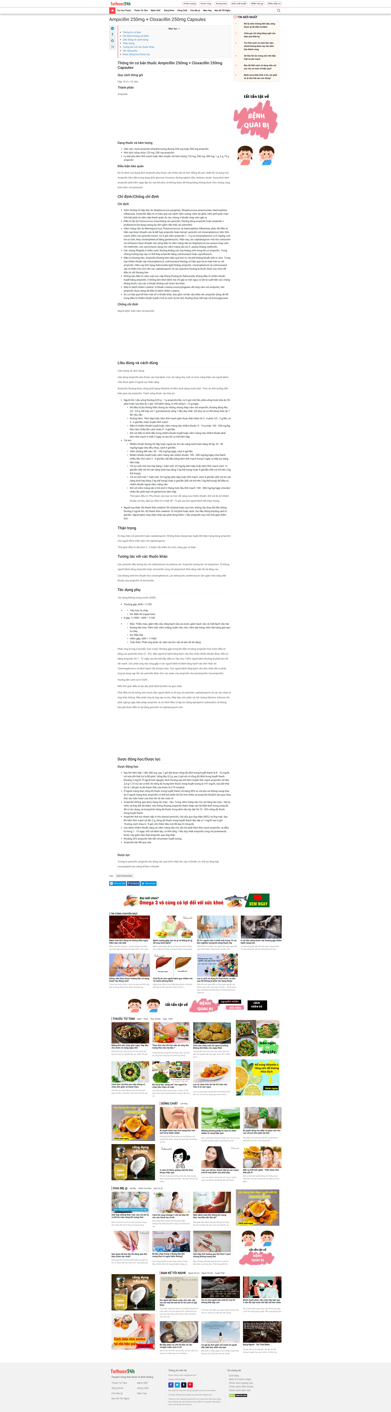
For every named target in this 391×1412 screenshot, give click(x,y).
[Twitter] (177, 1385)
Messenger (150, 883)
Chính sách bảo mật (239, 1390)
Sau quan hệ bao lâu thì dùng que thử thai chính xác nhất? (129, 1255)
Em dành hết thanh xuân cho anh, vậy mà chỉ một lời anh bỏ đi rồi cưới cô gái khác (178, 1302)
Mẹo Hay (207, 10)
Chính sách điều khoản (241, 1386)
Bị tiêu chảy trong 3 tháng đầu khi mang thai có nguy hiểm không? (168, 1255)
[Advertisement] (174, 119)
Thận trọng (128, 43)
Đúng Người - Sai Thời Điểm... (257, 1344)
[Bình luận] (112, 47)
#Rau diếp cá (274, 3)
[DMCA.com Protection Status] (237, 1395)
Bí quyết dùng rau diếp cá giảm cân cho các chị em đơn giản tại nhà (262, 1131)
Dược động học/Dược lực (136, 54)
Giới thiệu (234, 1375)
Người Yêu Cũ (193, 1273)
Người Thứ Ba (207, 1273)
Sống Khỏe (169, 10)
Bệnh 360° (156, 10)
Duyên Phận (220, 1273)
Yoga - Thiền (168, 1019)
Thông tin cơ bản (132, 32)
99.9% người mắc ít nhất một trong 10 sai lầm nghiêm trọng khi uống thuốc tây (217, 941)
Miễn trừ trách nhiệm (240, 1379)
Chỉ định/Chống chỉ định (136, 36)
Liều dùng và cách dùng (135, 39)
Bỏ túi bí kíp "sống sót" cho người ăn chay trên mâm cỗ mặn (169, 1085)
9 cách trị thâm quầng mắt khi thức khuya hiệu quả (176, 1171)
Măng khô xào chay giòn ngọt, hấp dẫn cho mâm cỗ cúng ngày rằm (129, 1046)
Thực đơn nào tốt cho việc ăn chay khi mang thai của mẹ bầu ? (170, 1046)
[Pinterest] (190, 1385)
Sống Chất (182, 10)
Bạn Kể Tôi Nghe (222, 10)
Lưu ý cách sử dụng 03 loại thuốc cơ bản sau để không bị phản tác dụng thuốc (216, 979)
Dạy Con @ (158, 1188)
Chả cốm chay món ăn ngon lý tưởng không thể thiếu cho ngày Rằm (210, 1046)
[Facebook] (112, 34)
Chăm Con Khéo (145, 1188)
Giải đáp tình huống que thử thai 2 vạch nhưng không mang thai (212, 1255)
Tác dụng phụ (130, 50)
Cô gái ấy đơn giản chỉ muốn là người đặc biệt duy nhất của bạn (219, 1346)
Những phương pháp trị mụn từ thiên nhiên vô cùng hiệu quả (218, 1132)
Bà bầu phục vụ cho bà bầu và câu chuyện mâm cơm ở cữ (176, 1346)
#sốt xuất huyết (239, 3)
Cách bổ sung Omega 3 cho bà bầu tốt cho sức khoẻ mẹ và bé (170, 1216)
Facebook (134, 883)
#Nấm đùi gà (257, 3)
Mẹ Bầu (133, 1188)
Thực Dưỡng (155, 1019)
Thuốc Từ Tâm (141, 10)
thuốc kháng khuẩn (124, 876)
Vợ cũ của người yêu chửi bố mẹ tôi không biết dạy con (218, 1301)
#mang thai (221, 3)
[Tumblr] (183, 1385)
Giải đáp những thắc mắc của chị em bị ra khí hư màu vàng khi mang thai (130, 1216)
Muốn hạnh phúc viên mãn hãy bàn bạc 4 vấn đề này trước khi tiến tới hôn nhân (262, 1301)
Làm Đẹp (184, 1104)
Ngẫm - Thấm (142, 1019)
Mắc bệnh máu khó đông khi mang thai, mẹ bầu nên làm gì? (209, 1216)
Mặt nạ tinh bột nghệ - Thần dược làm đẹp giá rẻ (261, 1171)
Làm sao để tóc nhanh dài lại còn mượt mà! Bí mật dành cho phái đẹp (219, 1171)
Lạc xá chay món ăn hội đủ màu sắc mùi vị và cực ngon (210, 1085)
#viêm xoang (189, 3)
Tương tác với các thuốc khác (138, 46)
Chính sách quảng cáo (241, 1382)
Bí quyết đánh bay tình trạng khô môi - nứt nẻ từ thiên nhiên (178, 1131)
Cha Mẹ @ (195, 10)
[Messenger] (112, 41)
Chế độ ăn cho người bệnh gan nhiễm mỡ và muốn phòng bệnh (172, 979)
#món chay (205, 3)
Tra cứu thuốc (124, 10)
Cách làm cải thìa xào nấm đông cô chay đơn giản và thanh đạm (128, 1085)
